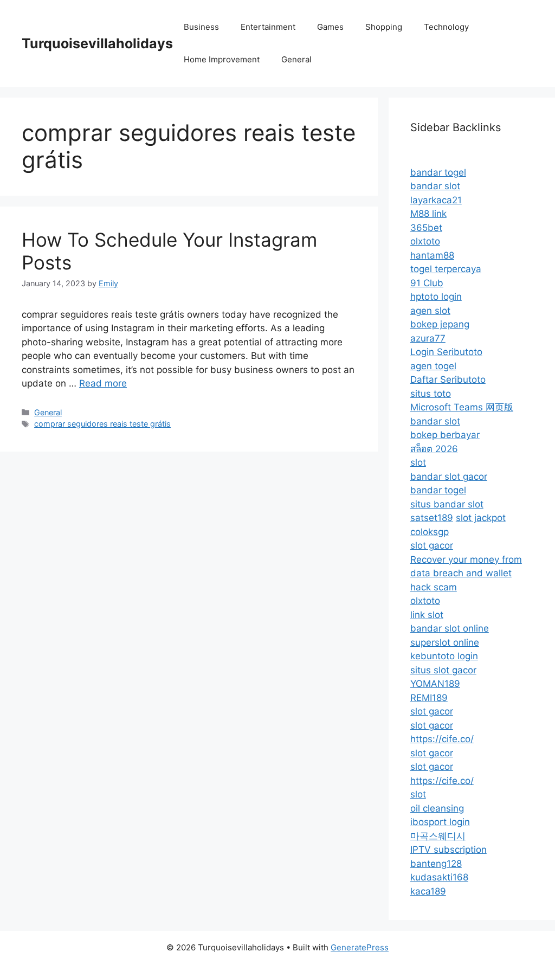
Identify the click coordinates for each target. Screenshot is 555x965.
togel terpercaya (445, 268)
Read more (103, 383)
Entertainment (268, 27)
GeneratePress (360, 947)
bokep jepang (439, 324)
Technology (446, 27)
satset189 (431, 517)
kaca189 (428, 891)
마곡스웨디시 (438, 836)
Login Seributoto (446, 351)
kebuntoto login (444, 656)
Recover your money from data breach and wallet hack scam (466, 573)
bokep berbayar (445, 434)
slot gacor (431, 545)
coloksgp (429, 531)
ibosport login (440, 821)
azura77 (428, 338)
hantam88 (432, 255)
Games (330, 27)
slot (418, 462)
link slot (426, 614)
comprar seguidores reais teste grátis (102, 423)
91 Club (426, 283)
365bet (426, 227)
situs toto (430, 393)
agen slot (430, 310)
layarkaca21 (436, 200)
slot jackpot (481, 517)
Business (201, 27)
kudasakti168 (439, 877)
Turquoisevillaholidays (97, 43)
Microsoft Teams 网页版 (461, 407)
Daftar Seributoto (448, 379)
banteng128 (436, 863)
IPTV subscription (448, 849)
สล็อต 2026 (434, 448)
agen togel (433, 366)
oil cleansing (437, 808)
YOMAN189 (435, 683)
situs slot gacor (443, 670)
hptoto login (436, 296)
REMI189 (429, 697)
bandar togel (438, 172)
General (296, 59)
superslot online (444, 642)
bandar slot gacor (448, 476)
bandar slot (435, 186)
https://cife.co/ (442, 739)
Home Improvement (222, 59)
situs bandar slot (446, 504)
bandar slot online (449, 628)
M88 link (428, 213)
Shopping (383, 27)
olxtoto (425, 241)
